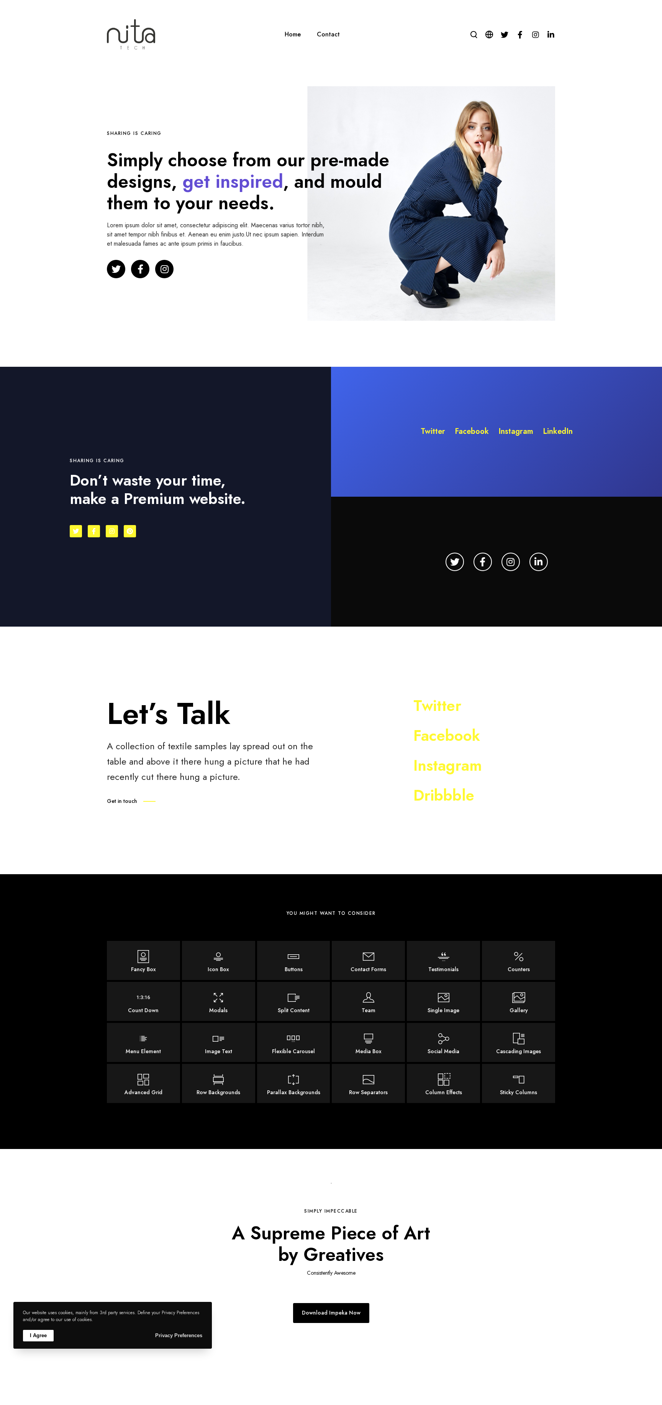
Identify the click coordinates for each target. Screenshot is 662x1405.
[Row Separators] (368, 1083)
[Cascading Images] (518, 1042)
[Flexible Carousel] (293, 1042)
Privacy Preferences (178, 1335)
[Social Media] (443, 1042)
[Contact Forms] (368, 960)
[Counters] (518, 960)
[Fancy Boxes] (143, 960)
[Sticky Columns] (518, 1083)
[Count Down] (143, 1001)
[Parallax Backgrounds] (293, 1083)
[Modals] (218, 1001)
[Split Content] (293, 1001)
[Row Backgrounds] (218, 1083)
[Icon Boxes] (218, 960)
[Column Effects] (443, 1083)
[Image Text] (218, 1042)
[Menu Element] (143, 1042)
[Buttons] (293, 960)
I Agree (38, 1335)
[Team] (368, 1001)
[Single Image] (443, 1001)
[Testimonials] (443, 960)
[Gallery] (518, 1001)
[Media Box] (368, 1042)
